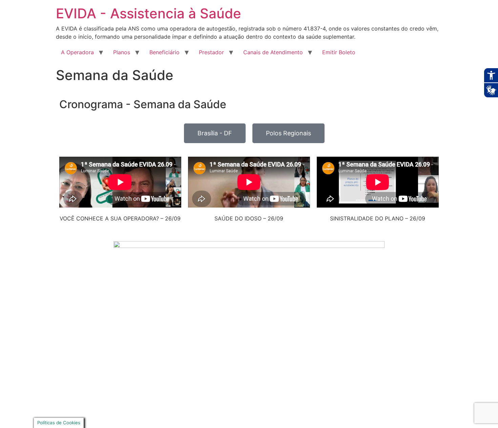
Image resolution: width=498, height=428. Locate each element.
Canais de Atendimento (273, 52)
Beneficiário (164, 52)
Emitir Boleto (338, 52)
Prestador (211, 52)
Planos (121, 52)
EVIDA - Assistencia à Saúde (148, 13)
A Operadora (77, 52)
